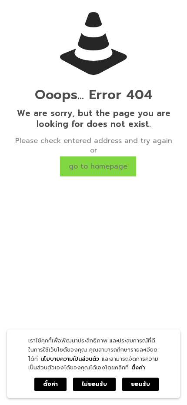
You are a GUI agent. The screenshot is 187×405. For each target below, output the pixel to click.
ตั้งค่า (138, 367)
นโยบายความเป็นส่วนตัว (69, 359)
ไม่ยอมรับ (94, 384)
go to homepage (98, 166)
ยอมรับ (140, 384)
